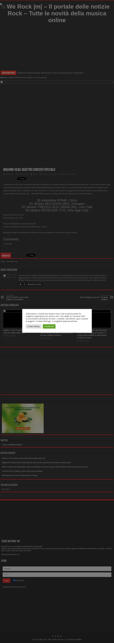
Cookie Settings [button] (33, 326)
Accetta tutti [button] (49, 326)
